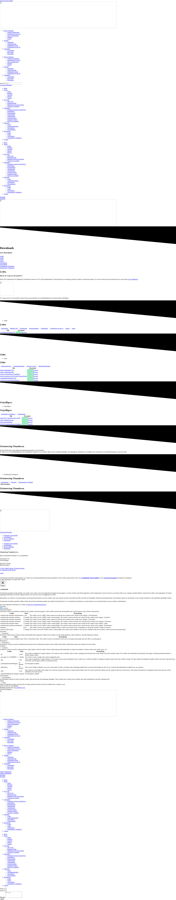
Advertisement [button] (4, 675)
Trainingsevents (11, 44)
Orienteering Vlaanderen (14, 138)
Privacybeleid (94, 578)
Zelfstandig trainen (12, 45)
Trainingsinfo (11, 115)
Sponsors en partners (13, 106)
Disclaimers (7, 540)
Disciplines (10, 54)
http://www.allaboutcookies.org (37, 604)
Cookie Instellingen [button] (5, 579)
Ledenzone (7, 108)
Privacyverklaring (9, 539)
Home (5, 88)
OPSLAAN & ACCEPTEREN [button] (9, 686)
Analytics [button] (3, 646)
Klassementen (11, 113)
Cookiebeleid (7, 537)
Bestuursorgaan (11, 103)
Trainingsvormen (12, 119)
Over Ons (6, 100)
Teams (5, 90)
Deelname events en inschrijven (16, 110)
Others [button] (2, 681)
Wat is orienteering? (13, 35)
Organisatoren (11, 129)
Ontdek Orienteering (13, 32)
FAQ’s (9, 39)
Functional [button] (3, 631)
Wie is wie (10, 101)
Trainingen (10, 42)
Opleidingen (10, 111)
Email (2, 890)
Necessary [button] (3, 606)
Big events (10, 52)
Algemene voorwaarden (11, 535)
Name (2, 888)
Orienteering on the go (13, 34)
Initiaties (9, 37)
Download (19, 332)
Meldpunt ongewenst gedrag (15, 105)
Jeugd (9, 91)
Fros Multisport (133, 279)
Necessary (5, 608)
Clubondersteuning (12, 126)
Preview (24, 332)
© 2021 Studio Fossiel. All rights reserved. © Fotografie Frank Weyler (12, 569)
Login (1, 573)
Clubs (9, 124)
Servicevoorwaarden (110, 578)
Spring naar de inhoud (6, 1)
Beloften (9, 93)
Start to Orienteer (9, 31)
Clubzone (6, 123)
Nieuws (9, 98)
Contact (6, 139)
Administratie (11, 116)
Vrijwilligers (10, 128)
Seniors (9, 96)
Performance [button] (3, 641)
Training (6, 40)
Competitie (7, 49)
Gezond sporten (11, 118)
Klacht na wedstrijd (13, 121)
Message (2, 897)
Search (2, 83)
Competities (10, 50)
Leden (9, 133)
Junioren (9, 95)
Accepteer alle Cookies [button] (18, 579)
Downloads (7, 131)
